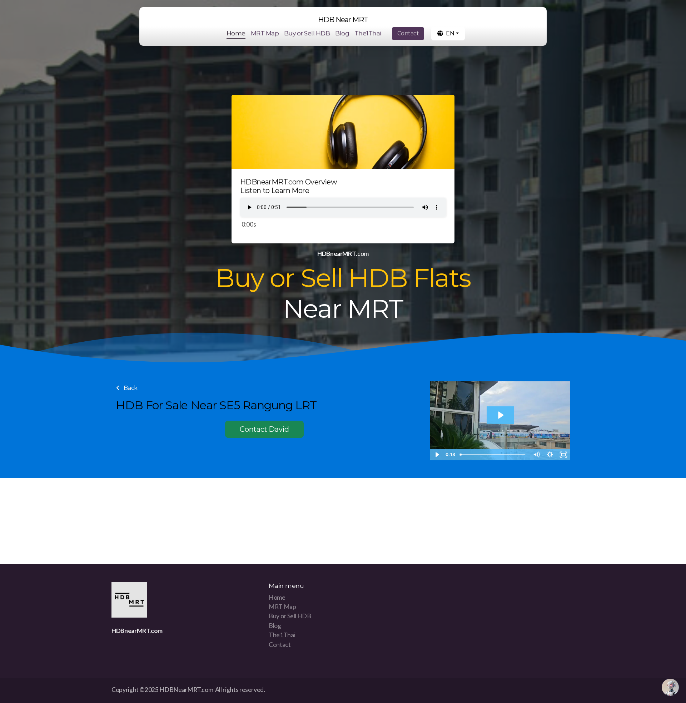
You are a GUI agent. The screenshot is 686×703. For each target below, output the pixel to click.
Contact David (264, 429)
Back (130, 388)
